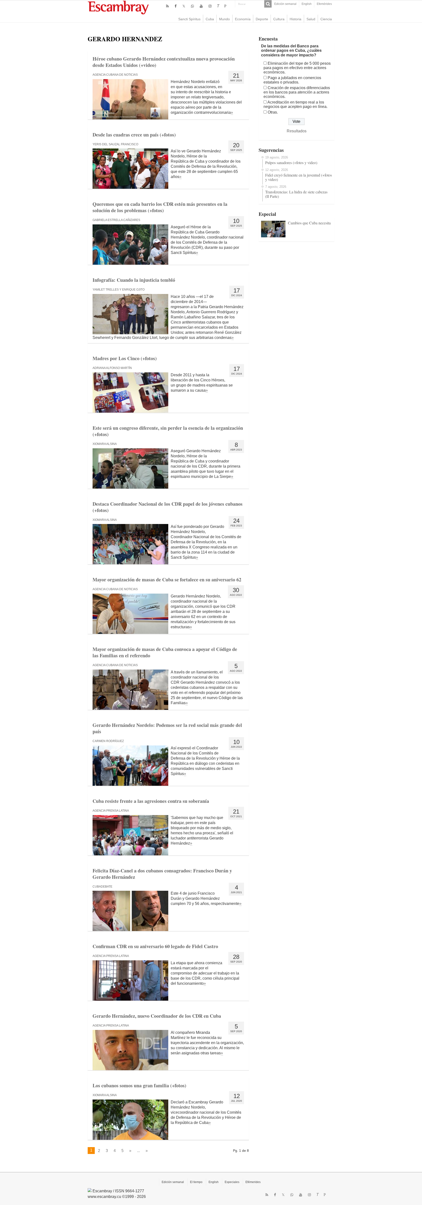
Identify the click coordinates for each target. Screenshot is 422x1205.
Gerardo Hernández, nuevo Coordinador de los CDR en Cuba (157, 1015)
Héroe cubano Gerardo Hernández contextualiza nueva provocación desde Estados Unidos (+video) (164, 62)
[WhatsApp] (192, 6)
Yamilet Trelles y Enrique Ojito (119, 289)
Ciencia (326, 19)
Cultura (279, 19)
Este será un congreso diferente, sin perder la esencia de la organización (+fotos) (168, 431)
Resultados (296, 131)
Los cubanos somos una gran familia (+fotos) (139, 1085)
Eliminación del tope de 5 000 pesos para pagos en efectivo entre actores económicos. (297, 67)
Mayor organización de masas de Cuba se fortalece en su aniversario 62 (167, 579)
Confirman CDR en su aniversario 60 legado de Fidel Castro (155, 946)
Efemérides (324, 4)
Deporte (262, 19)
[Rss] (167, 6)
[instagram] (210, 6)
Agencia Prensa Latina (111, 810)
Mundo (224, 19)
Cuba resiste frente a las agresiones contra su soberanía (151, 801)
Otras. (273, 112)
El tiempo (196, 1182)
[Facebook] (175, 6)
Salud (310, 19)
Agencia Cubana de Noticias (115, 74)
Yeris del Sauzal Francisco (115, 144)
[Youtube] (201, 6)
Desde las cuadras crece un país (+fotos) (134, 134)
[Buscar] (268, 4)
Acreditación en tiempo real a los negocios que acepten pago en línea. (295, 104)
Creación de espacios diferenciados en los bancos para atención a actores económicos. (297, 92)
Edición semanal (285, 4)
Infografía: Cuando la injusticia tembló (134, 279)
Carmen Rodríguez (108, 741)
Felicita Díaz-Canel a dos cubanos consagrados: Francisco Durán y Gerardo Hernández (162, 873)
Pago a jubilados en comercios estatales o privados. (292, 80)
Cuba (210, 19)
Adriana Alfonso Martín (112, 368)
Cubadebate (102, 886)
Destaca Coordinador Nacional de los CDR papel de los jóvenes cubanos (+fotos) (168, 507)
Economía (243, 19)
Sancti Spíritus (189, 19)
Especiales (232, 1182)
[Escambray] (118, 7)
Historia (295, 19)
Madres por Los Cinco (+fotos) (125, 358)
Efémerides (253, 1182)
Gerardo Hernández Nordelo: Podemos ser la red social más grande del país (167, 728)
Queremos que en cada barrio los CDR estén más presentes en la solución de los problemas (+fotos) (160, 207)
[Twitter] (184, 6)
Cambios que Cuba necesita (309, 222)
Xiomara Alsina (105, 444)
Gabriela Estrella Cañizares (116, 220)
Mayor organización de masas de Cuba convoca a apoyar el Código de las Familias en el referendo (165, 652)
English (307, 4)
